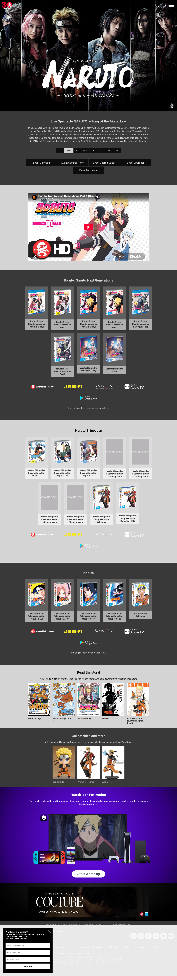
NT (77, 151)
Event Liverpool (135, 162)
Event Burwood (41, 162)
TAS (101, 151)
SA (93, 151)
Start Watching (88, 874)
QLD (85, 151)
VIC (109, 151)
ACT (60, 151)
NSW (69, 151)
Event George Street (104, 162)
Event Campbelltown (72, 162)
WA (116, 151)
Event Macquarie (88, 170)
